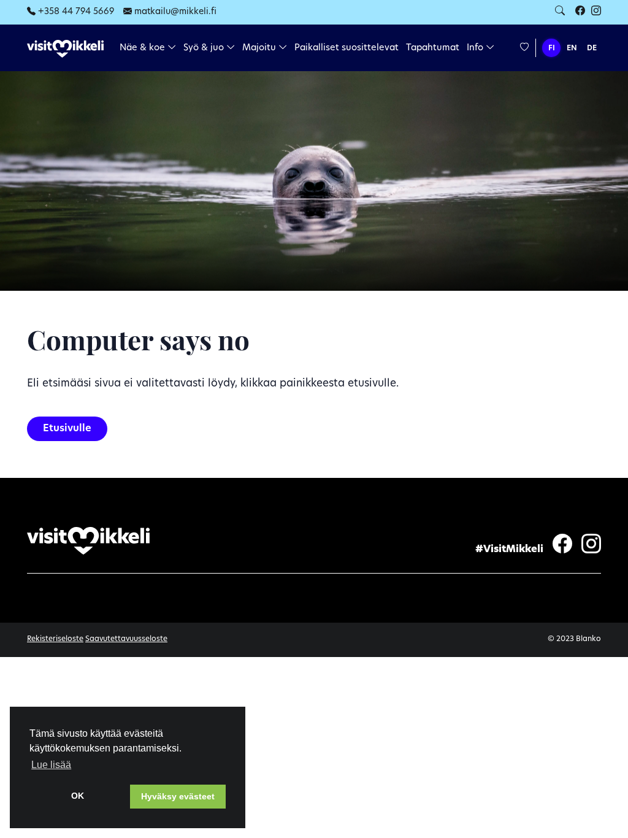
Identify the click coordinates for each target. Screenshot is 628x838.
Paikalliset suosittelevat (346, 48)
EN (572, 48)
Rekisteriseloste (55, 639)
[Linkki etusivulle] (65, 49)
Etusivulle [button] (67, 429)
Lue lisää (51, 764)
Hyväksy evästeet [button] (178, 796)
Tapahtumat (432, 48)
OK (77, 796)
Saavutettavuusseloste (126, 639)
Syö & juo (204, 48)
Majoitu (260, 48)
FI (551, 48)
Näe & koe (143, 48)
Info (476, 48)
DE (592, 48)
